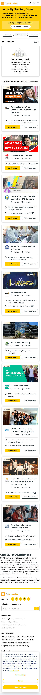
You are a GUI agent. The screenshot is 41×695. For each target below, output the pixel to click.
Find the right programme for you (13, 619)
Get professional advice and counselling (15, 646)
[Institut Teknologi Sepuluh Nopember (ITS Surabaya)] (7, 197)
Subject (19, 35)
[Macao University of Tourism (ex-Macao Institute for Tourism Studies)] (7, 480)
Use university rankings (9, 622)
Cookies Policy (14, 670)
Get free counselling (8, 628)
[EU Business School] (7, 387)
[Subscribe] (36, 608)
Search (7, 35)
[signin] (34, 2)
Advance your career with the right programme (17, 636)
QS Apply (11, 572)
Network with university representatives (15, 643)
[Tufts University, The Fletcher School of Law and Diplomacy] (7, 108)
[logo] (9, 3)
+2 (25, 260)
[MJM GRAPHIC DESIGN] (7, 156)
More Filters (32, 35)
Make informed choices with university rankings (17, 640)
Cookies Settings (20, 675)
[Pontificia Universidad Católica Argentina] (7, 526)
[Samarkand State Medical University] (7, 247)
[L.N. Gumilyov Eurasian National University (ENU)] (7, 430)
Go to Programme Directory (19, 27)
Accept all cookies (20, 687)
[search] (30, 3)
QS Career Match (6, 578)
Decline (20, 681)
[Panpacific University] (7, 343)
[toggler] (38, 2)
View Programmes (30, 127)
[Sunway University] (7, 293)
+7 (22, 442)
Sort (35, 42)
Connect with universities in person (13, 625)
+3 (12, 396)
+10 (36, 164)
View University (12, 127)
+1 (35, 493)
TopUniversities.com (7, 558)
